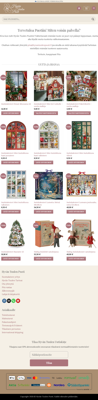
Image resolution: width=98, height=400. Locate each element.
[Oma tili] (79, 8)
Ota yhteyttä (8, 284)
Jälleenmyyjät (8, 290)
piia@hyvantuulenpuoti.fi (40, 45)
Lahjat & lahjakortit (11, 294)
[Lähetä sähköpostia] (9, 301)
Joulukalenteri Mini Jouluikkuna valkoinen (14, 203)
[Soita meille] (13, 301)
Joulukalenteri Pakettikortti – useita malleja (79, 105)
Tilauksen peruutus (11, 329)
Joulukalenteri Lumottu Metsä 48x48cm (47, 203)
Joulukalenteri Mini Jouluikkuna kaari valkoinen (47, 154)
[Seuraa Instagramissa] (4, 301)
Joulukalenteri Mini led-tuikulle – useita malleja (48, 105)
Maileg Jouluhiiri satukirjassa (46, 252)
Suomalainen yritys (11, 277)
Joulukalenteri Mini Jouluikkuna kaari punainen (14, 154)
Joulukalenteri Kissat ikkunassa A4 (16, 104)
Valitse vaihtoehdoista (46, 113)
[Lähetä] (93, 19)
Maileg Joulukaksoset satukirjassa (81, 252)
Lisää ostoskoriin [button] (11, 113)
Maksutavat (7, 318)
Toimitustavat (8, 315)
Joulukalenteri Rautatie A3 (12, 252)
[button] (86, 8)
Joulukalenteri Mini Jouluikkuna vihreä (80, 154)
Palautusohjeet (9, 322)
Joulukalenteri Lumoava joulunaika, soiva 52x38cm (82, 203)
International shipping (12, 332)
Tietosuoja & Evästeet (12, 325)
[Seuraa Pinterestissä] (18, 301)
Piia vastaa (7, 287)
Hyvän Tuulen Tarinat (12, 280)
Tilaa (49, 363)
